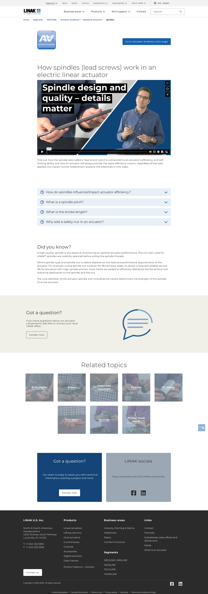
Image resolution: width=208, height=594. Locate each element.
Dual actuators (72, 537)
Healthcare (110, 532)
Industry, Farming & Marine (119, 528)
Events (75, 3)
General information (79, 592)
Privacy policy (111, 592)
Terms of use (96, 592)
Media (147, 545)
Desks (107, 537)
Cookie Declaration (60, 592)
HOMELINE (110, 574)
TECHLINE (110, 569)
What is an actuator (155, 550)
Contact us (32, 572)
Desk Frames (71, 560)
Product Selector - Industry (79, 567)
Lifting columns (72, 532)
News (64, 3)
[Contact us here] (201, 427)
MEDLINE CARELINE (115, 560)
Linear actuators (73, 528)
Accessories (70, 551)
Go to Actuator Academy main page (147, 41)
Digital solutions (73, 556)
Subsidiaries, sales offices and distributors (160, 539)
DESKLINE (110, 565)
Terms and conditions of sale (143, 592)
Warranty (124, 592)
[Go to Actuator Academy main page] (46, 40)
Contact (149, 528)
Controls (68, 546)
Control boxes (72, 542)
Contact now (36, 335)
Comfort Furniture (114, 542)
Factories (149, 532)
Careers (85, 3)
